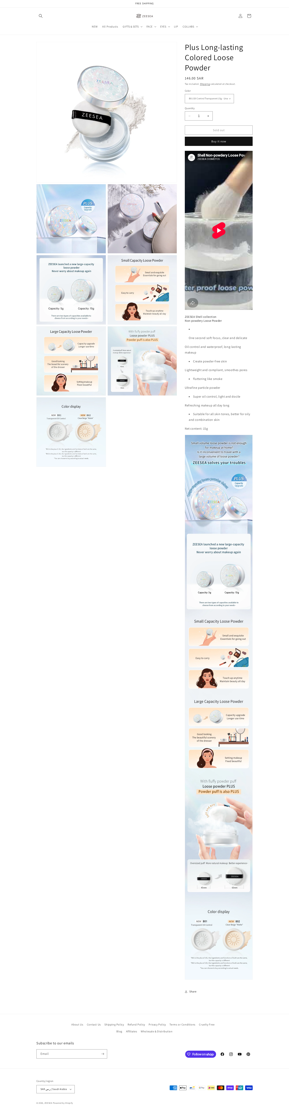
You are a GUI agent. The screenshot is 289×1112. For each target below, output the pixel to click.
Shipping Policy (114, 1024)
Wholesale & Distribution (156, 1031)
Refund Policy (136, 1024)
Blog (119, 1031)
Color (188, 90)
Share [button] (193, 991)
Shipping (205, 83)
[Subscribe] (102, 1054)
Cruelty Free (206, 1024)
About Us (77, 1024)
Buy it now (218, 141)
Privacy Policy (157, 1024)
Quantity (190, 108)
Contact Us (94, 1024)
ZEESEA (48, 1103)
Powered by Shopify (63, 1103)
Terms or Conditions (182, 1024)
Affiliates (131, 1031)
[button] (40, 16)
